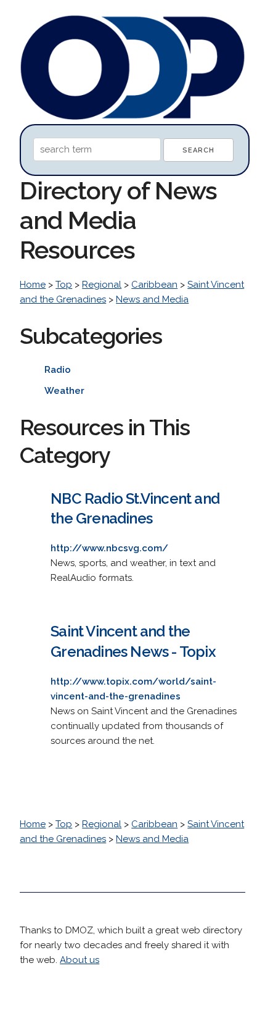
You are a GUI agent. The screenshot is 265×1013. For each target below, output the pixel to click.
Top (63, 284)
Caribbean (154, 284)
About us (79, 959)
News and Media (152, 299)
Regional (101, 284)
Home (33, 284)
